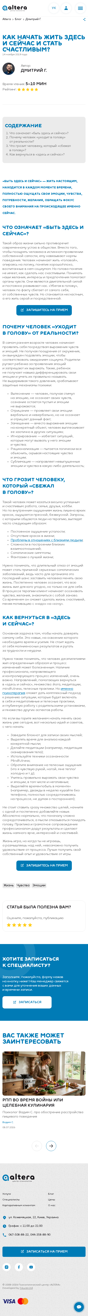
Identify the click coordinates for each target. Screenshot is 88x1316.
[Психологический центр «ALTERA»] (14, 8)
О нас (51, 1205)
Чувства (23, 885)
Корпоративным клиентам (18, 1205)
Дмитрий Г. (34, 71)
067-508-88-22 (19, 1234)
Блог (51, 1194)
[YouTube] (31, 1267)
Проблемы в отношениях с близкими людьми (47, 540)
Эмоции (39, 885)
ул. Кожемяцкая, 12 (22, 1217)
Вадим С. (8, 1122)
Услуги (6, 1194)
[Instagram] (6, 1267)
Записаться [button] (30, 1002)
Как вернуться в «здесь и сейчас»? (37, 154)
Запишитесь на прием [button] (47, 310)
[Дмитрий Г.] (8, 69)
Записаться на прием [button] (47, 1251)
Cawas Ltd (26, 1288)
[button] (80, 8)
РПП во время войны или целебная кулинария (32, 1103)
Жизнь (8, 885)
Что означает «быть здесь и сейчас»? (39, 133)
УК (54, 8)
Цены (51, 1200)
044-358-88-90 (40, 1234)
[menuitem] (21, 1194)
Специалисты (11, 1200)
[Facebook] (19, 1267)
